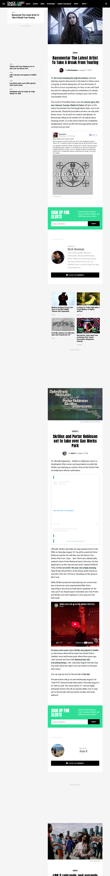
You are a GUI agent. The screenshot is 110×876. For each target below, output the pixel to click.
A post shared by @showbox (76, 541)
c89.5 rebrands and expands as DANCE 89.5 (23, 76)
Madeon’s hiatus (77, 105)
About (84, 4)
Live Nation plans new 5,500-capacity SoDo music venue (22, 84)
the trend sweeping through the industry (71, 78)
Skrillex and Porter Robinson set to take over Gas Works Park (22, 67)
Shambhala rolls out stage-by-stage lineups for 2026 (22, 93)
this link (86, 674)
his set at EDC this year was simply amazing (77, 568)
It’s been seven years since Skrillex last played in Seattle (74, 650)
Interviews (51, 4)
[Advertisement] (26, 42)
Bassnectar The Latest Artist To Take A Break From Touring (25, 16)
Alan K (73, 453)
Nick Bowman (72, 70)
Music (28, 4)
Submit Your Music (64, 4)
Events (35, 4)
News (42, 4)
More (76, 4)
